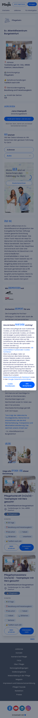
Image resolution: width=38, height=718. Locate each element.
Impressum (26, 377)
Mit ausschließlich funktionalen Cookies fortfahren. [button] (18, 350)
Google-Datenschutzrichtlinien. (19, 379)
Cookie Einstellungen (10, 385)
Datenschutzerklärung (11, 377)
